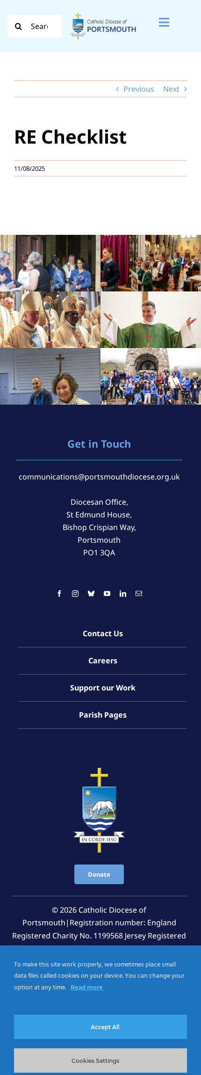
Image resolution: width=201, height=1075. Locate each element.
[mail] (139, 593)
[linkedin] (123, 593)
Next (171, 89)
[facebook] (59, 593)
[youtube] (107, 593)
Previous (138, 89)
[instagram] (75, 593)
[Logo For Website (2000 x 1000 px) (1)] (103, 13)
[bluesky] (91, 593)
